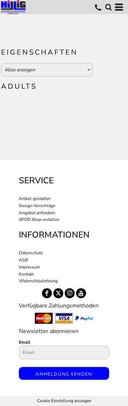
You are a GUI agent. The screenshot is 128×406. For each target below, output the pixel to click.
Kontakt (26, 274)
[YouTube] (81, 293)
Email (24, 342)
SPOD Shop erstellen (39, 219)
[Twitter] (58, 293)
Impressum (29, 267)
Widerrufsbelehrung (38, 281)
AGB (23, 260)
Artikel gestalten (34, 198)
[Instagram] (70, 293)
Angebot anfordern (37, 213)
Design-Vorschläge (37, 205)
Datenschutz (31, 253)
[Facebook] (47, 293)
